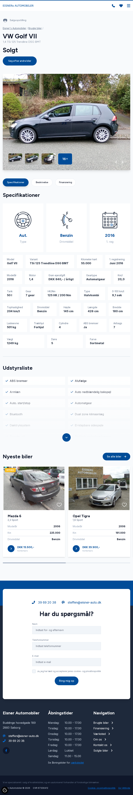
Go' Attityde (124, 788)
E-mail (35, 656)
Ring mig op (66, 680)
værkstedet (77, 762)
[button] (116, 162)
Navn (34, 624)
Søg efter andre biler (19, 60)
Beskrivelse (42, 182)
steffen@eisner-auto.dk (84, 602)
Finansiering (65, 182)
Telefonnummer (40, 640)
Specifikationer (15, 182)
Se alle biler (114, 456)
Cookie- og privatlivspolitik (102, 788)
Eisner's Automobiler (14, 28)
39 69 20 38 (46, 602)
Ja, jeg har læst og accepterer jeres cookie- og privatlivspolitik (69, 671)
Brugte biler (35, 28)
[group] (66, 122)
